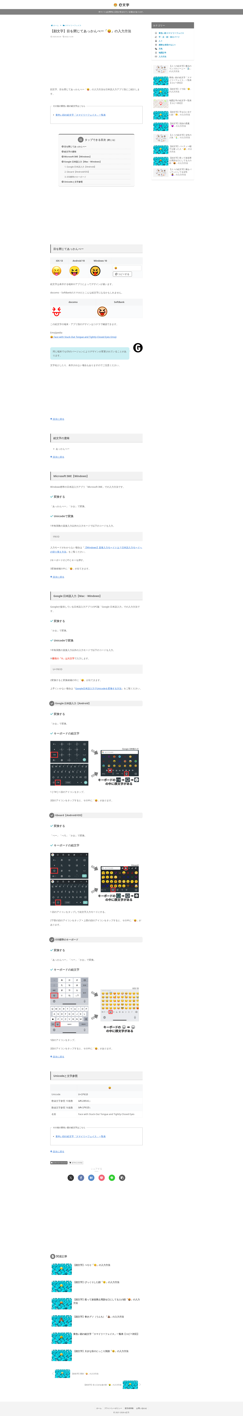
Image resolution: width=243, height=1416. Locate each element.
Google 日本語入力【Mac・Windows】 (83, 161)
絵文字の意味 (70, 151)
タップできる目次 (95, 139)
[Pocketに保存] (101, 1178)
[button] (122, 1178)
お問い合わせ (141, 1408)
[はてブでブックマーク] (91, 1178)
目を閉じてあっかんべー (75, 146)
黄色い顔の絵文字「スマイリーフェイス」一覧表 (81, 114)
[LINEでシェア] (112, 1178)
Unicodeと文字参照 (73, 181)
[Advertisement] (96, 65)
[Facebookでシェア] (81, 1178)
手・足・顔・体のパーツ (169, 37)
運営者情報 (129, 1408)
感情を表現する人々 (167, 44)
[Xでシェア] (71, 1178)
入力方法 (162, 56)
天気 (161, 48)
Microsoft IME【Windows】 (78, 156)
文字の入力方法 (77, 1163)
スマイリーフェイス (60, 1163)
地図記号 (162, 52)
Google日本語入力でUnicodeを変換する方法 (98, 688)
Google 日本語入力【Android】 (81, 166)
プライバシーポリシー (113, 1408)
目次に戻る (58, 419)
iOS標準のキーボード (76, 176)
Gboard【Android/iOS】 (78, 171)
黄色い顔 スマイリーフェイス (171, 33)
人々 (161, 41)
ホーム (99, 1408)
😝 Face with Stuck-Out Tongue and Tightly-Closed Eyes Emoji (83, 336)
